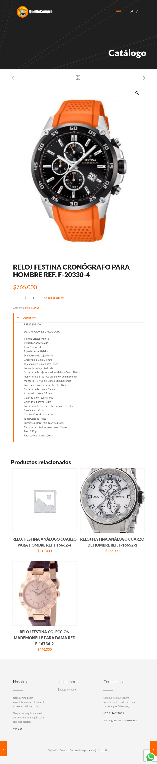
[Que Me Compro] (35, 11)
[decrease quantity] (17, 298)
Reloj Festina (32, 307)
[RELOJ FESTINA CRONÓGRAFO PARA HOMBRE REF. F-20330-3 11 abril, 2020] (3, 748)
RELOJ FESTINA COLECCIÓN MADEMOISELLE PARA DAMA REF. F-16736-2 (44, 637)
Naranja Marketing (98, 750)
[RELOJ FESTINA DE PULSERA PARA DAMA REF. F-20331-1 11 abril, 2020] (153, 748)
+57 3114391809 (113, 713)
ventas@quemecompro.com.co (120, 720)
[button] (137, 93)
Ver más (17, 728)
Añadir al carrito (54, 297)
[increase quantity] (33, 298)
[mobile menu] (118, 11)
